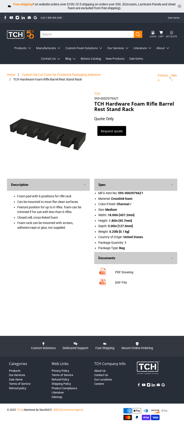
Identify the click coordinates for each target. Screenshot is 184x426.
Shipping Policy (61, 383)
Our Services (115, 48)
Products (20, 48)
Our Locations (103, 379)
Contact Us (48, 59)
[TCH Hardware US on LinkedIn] (23, 18)
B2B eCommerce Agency (68, 409)
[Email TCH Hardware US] (29, 18)
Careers (99, 383)
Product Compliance (64, 388)
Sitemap (57, 397)
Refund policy (17, 388)
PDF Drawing (124, 272)
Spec (102, 185)
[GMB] (35, 18)
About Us (100, 370)
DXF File (121, 282)
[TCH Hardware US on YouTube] (11, 18)
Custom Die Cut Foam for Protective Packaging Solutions (61, 74)
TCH (97, 94)
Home (11, 74)
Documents (106, 258)
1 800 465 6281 (54, 17)
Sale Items (174, 17)
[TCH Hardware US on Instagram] (17, 18)
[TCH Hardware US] (20, 34)
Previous (163, 78)
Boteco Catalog (91, 59)
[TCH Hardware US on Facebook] (5, 18)
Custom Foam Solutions (82, 48)
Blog (68, 59)
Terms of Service (20, 383)
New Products (115, 59)
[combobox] (87, 34)
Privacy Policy (60, 370)
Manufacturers (46, 48)
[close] (179, 6)
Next (174, 78)
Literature (140, 48)
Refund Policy (60, 379)
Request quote (112, 131)
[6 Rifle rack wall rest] (48, 132)
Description (19, 185)
